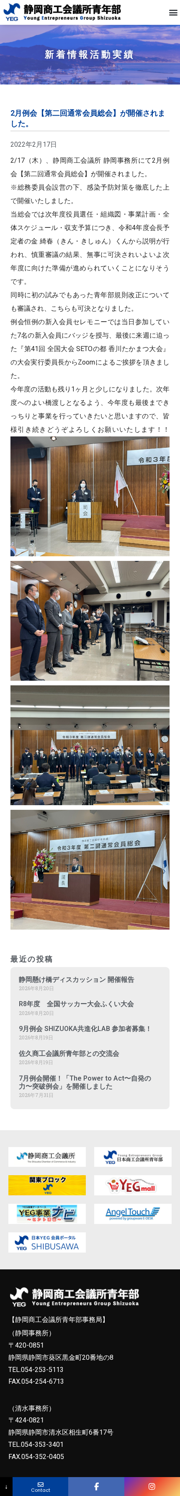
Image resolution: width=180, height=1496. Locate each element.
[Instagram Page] (152, 1486)
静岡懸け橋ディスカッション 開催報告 (76, 979)
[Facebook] (96, 1486)
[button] (173, 12)
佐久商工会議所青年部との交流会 (69, 1053)
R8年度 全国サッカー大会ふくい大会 (76, 1004)
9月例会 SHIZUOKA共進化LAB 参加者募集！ (85, 1029)
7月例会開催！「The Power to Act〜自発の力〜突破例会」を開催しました (85, 1082)
